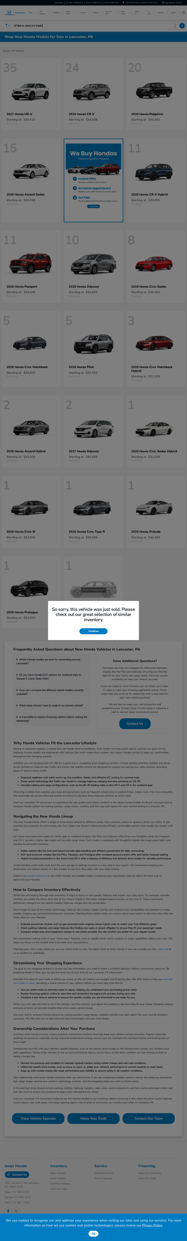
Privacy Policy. (152, 1225)
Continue (93, 631)
